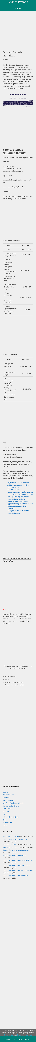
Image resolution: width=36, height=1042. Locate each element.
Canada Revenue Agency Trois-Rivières (17, 860)
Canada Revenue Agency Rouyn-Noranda (18, 870)
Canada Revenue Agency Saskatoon (16, 850)
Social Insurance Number (17, 501)
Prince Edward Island (11, 817)
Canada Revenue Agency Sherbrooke (16, 865)
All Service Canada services (18, 485)
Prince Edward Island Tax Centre (15, 839)
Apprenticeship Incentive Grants (20, 504)
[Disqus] (18, 717)
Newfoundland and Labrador (13, 803)
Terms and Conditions (24, 1035)
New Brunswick (8, 800)
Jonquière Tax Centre (11, 847)
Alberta (5, 792)
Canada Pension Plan (16, 499)
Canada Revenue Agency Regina (14, 855)
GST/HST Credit (13, 490)
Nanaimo (8, 679)
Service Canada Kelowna (14, 682)
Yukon (5, 825)
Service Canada (18, 2)
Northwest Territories (11, 806)
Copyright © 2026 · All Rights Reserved (18, 1039)
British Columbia (11, 676)
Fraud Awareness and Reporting (20, 492)
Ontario (5, 814)
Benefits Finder (13, 487)
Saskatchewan (8, 823)
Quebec (5, 820)
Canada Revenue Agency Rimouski (15, 876)
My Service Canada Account (18, 483)
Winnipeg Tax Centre (11, 836)
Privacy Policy (9, 1035)
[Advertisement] (18, 30)
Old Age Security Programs (18, 497)
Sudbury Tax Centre (10, 844)
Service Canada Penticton (14, 685)
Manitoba (6, 797)
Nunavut (6, 811)
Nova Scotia (7, 809)
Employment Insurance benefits (20, 494)
